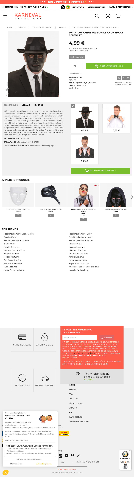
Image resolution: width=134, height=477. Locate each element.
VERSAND (26, 105)
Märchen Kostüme (77, 250)
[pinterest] (74, 456)
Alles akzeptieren (44, 464)
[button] (5, 472)
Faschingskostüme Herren (81, 237)
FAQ (71, 394)
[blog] (79, 456)
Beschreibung (11, 105)
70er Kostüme (10, 267)
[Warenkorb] (115, 16)
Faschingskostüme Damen (16, 240)
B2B (70, 412)
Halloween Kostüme (78, 260)
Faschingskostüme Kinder (81, 240)
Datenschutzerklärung (84, 353)
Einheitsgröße (76, 57)
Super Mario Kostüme (79, 263)
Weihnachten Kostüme (14, 250)
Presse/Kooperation (79, 421)
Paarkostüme (10, 237)
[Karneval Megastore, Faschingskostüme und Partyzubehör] (29, 16)
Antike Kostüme (76, 257)
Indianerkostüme (77, 247)
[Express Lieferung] (45, 377)
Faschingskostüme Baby (80, 234)
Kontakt (73, 389)
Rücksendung (76, 403)
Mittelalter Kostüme (13, 263)
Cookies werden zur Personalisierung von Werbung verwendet (29, 453)
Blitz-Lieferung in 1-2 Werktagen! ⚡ (67, 2)
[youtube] (68, 456)
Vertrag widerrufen (87, 462)
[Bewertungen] (22, 377)
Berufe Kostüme (11, 247)
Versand (73, 399)
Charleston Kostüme (78, 253)
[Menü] (129, 451)
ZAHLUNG (39, 105)
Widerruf (74, 408)
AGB (62, 462)
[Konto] (104, 16)
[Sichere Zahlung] (22, 337)
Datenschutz (75, 417)
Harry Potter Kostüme (14, 270)
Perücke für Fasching (78, 270)
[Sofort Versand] (45, 337)
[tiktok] (62, 456)
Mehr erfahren (16, 464)
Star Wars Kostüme (13, 260)
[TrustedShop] (65, 7)
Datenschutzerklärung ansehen (16, 440)
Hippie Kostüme (11, 253)
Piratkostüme (75, 244)
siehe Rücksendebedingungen (43, 146)
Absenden (108, 337)
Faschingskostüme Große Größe (19, 234)
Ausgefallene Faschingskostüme (84, 267)
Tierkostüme (9, 244)
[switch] (125, 467)
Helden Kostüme (11, 257)
